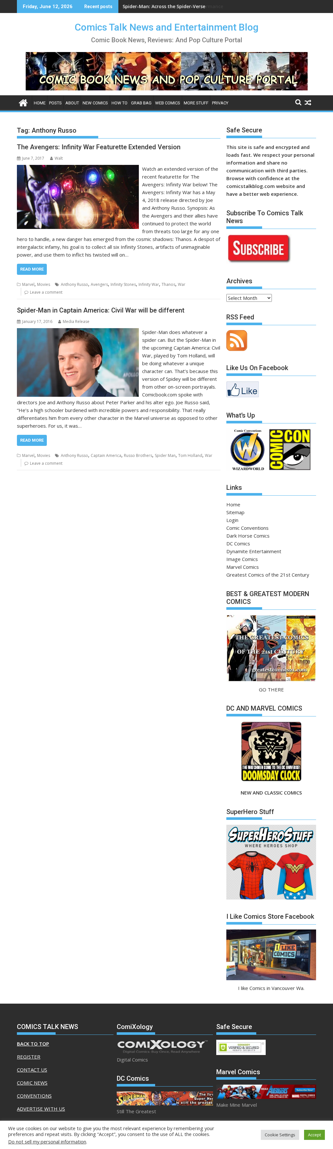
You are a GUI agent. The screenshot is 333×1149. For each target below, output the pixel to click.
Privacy (220, 102)
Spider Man (165, 455)
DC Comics (238, 543)
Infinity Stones (123, 284)
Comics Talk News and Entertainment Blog (167, 27)
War (181, 284)
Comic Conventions (247, 528)
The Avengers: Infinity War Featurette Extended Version (98, 147)
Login (232, 520)
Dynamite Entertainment (253, 551)
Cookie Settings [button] (280, 1135)
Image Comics (242, 559)
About (72, 102)
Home (40, 102)
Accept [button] (314, 1135)
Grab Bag (141, 102)
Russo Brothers (138, 455)
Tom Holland (190, 455)
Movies (43, 284)
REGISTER (28, 1056)
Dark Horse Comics (248, 535)
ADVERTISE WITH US (41, 1108)
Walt (59, 158)
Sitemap (235, 512)
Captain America (106, 455)
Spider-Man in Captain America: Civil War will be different (100, 310)
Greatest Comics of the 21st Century (267, 574)
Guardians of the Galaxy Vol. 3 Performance (173, 6)
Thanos (168, 284)
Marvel (28, 284)
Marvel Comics (242, 567)
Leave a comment (46, 292)
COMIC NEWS (32, 1082)
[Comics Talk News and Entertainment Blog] (23, 102)
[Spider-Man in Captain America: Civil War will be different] (78, 332)
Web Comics (167, 102)
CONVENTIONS (34, 1095)
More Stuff (196, 102)
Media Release (76, 321)
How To (119, 102)
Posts (55, 102)
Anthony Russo (74, 284)
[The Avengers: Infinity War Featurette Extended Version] (78, 169)
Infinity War (149, 284)
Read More (32, 269)
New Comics (95, 102)
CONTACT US (32, 1069)
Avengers (99, 284)
